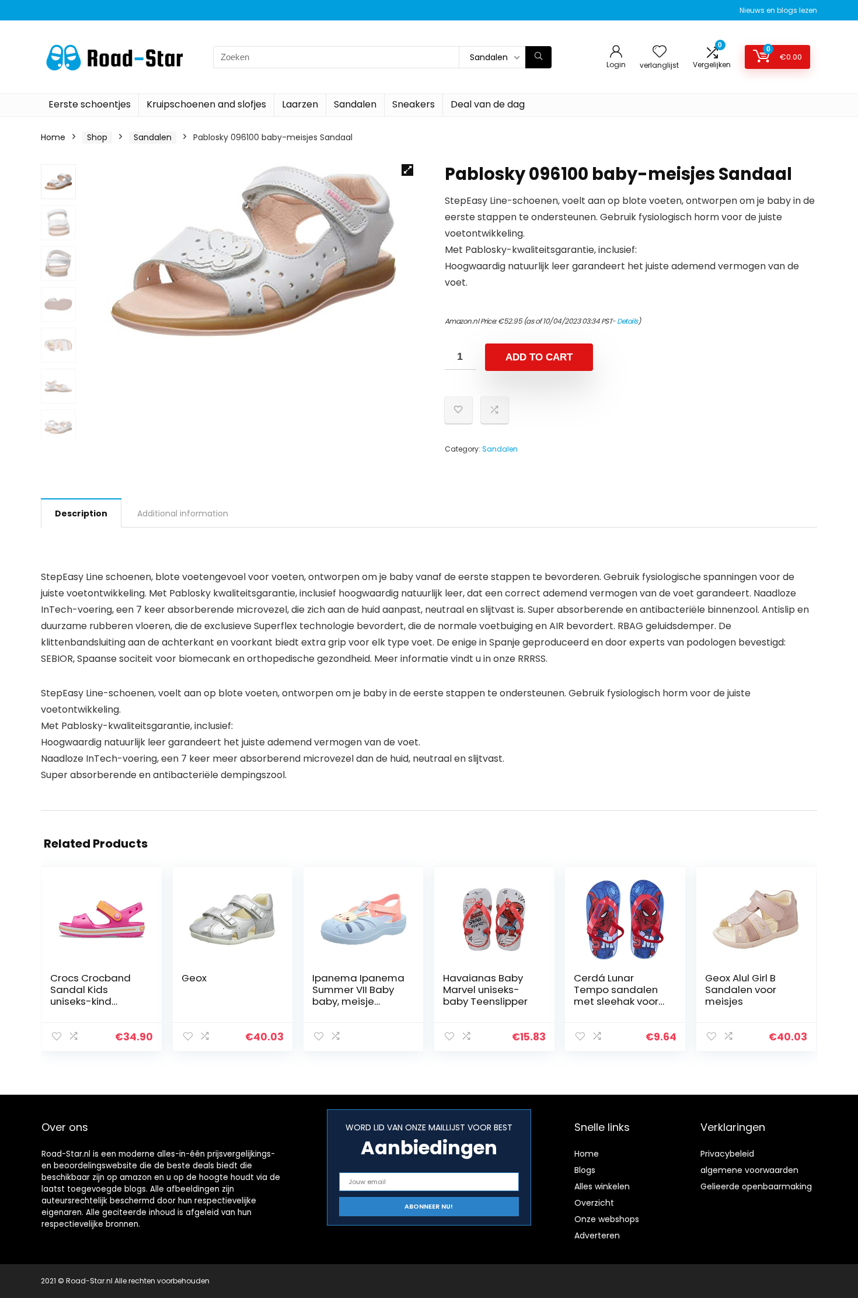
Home (53, 137)
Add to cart (539, 357)
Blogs (584, 1170)
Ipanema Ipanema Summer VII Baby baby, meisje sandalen (358, 995)
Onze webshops (606, 1219)
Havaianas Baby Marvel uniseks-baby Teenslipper (485, 989)
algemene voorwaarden (749, 1170)
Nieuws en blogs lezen (778, 10)
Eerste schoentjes (89, 104)
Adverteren (597, 1235)
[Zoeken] (538, 57)
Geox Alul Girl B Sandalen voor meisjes (740, 989)
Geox (194, 978)
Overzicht (594, 1203)
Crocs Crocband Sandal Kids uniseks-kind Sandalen (90, 995)
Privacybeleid (727, 1154)
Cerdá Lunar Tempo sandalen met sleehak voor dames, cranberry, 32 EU (618, 1001)
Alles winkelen (602, 1186)
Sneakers (413, 104)
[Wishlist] (660, 52)
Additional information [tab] (182, 513)
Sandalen (355, 104)
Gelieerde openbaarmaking (756, 1186)
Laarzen (300, 104)
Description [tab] (81, 513)
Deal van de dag (488, 104)
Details (627, 321)
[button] (407, 170)
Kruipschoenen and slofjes (206, 104)
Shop (97, 137)
